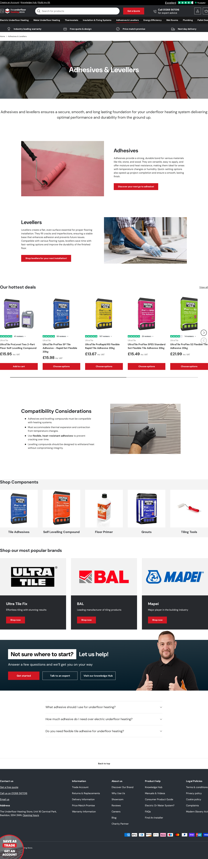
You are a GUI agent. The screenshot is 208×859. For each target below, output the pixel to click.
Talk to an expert (60, 675)
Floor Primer (104, 532)
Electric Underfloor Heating (14, 20)
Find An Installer (154, 817)
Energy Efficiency (152, 20)
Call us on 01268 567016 (13, 793)
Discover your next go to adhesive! (136, 186)
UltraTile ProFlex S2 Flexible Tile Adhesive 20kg (189, 346)
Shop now (15, 620)
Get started (24, 675)
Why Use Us (118, 793)
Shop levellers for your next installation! (46, 258)
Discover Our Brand (122, 787)
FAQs (148, 811)
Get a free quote (9, 787)
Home (2, 36)
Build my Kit (44, 2)
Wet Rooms (172, 20)
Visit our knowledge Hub (98, 675)
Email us (4, 799)
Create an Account (9, 2)
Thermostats (71, 20)
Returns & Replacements (86, 793)
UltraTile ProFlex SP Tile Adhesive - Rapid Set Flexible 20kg (60, 348)
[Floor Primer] (104, 508)
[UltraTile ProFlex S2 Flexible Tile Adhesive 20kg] (189, 314)
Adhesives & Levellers (127, 20)
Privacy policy (194, 793)
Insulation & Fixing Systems (97, 20)
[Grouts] (147, 508)
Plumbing (188, 20)
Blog (114, 817)
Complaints (192, 805)
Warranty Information (84, 811)
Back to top (104, 763)
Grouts (146, 532)
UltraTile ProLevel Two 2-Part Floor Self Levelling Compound (18, 346)
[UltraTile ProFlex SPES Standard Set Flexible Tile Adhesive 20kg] (147, 314)
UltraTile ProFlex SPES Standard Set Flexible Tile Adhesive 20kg (146, 346)
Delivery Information (83, 799)
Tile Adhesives (19, 532)
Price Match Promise (83, 805)
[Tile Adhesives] (19, 508)
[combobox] (77, 11)
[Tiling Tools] (189, 508)
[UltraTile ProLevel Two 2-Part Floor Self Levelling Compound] (19, 314)
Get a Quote (133, 11)
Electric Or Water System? (159, 805)
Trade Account (80, 787)
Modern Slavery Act (197, 811)
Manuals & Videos (155, 793)
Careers (116, 811)
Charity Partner (120, 823)
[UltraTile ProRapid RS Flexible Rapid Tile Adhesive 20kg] (104, 314)
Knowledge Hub (29, 2)
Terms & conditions (197, 787)
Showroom (117, 799)
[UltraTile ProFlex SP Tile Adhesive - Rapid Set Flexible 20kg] (61, 314)
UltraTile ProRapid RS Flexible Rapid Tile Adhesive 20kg (102, 346)
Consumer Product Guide (159, 799)
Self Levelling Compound (61, 532)
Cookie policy (193, 799)
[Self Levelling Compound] (61, 508)
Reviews (116, 805)
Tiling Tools (189, 532)
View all (203, 287)
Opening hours (31, 815)
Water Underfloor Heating (46, 20)
